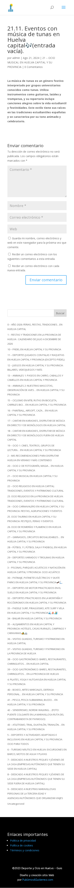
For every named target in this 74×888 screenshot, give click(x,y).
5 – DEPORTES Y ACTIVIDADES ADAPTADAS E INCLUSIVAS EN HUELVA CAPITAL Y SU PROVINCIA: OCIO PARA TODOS (35, 739)
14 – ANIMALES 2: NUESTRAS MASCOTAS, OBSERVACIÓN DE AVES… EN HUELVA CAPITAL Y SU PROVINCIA (36, 390)
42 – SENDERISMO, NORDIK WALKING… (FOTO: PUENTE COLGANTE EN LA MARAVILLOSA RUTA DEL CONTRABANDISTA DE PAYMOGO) (35, 714)
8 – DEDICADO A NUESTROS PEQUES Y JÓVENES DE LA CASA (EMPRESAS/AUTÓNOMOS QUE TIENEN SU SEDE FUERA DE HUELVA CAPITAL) (36, 779)
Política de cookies (21, 845)
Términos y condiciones (24, 850)
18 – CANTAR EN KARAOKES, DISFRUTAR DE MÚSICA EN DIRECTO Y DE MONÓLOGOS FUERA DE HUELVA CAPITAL (36, 435)
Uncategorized (15, 803)
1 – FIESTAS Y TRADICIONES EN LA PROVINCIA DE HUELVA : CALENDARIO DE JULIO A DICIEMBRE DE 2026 (34, 339)
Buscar (60, 313)
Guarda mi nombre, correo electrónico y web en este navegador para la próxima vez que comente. (36, 242)
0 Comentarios (33, 67)
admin (16, 58)
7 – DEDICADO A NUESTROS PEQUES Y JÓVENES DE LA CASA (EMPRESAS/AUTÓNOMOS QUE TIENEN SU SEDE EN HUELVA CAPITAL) (36, 764)
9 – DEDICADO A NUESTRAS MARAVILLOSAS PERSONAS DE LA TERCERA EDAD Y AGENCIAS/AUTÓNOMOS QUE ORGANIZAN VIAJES (35, 793)
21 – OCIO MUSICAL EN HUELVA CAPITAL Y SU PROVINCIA (31, 62)
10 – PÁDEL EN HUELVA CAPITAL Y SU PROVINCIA (34, 349)
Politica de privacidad (23, 840)
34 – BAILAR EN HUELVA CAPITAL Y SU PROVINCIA (34, 618)
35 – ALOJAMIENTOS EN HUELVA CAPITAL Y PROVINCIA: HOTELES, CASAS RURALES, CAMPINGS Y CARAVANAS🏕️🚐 (36, 629)
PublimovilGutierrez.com (37, 879)
